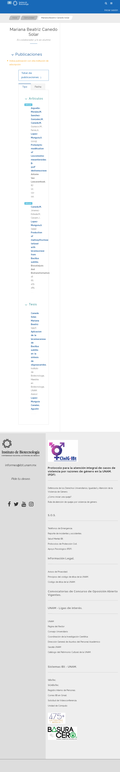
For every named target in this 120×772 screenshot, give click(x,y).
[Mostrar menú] (9, 2)
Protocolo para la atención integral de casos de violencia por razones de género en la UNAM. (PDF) (81, 471)
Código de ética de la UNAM (61, 582)
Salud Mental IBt (55, 539)
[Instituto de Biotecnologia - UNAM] (20, 3)
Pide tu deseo (20, 479)
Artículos (36, 98)
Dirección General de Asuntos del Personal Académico (74, 642)
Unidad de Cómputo (57, 706)
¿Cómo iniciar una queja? (59, 497)
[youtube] (24, 503)
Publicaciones (28, 54)
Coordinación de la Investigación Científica (68, 637)
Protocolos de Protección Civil (62, 544)
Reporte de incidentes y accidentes (64, 533)
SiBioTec (52, 680)
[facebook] (9, 503)
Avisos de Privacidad (57, 572)
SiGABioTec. (53, 685)
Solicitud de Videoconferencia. (62, 700)
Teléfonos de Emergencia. (60, 528)
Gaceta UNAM (54, 647)
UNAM (51, 621)
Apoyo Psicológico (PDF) (60, 549)
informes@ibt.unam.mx (20, 465)
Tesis (33, 304)
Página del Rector (56, 626)
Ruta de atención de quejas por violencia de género (72, 502)
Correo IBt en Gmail (57, 695)
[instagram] (31, 503)
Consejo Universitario (58, 631)
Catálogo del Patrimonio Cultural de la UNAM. (69, 652)
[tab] (24, 87)
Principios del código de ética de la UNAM (68, 577)
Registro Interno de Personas (61, 690)
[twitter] (16, 503)
